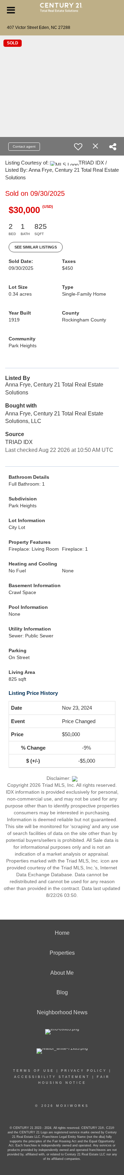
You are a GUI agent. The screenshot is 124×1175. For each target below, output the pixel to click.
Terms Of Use (33, 1070)
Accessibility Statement (52, 1077)
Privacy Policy (84, 1070)
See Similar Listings (35, 247)
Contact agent (24, 146)
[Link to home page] (62, 10)
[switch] (78, 146)
